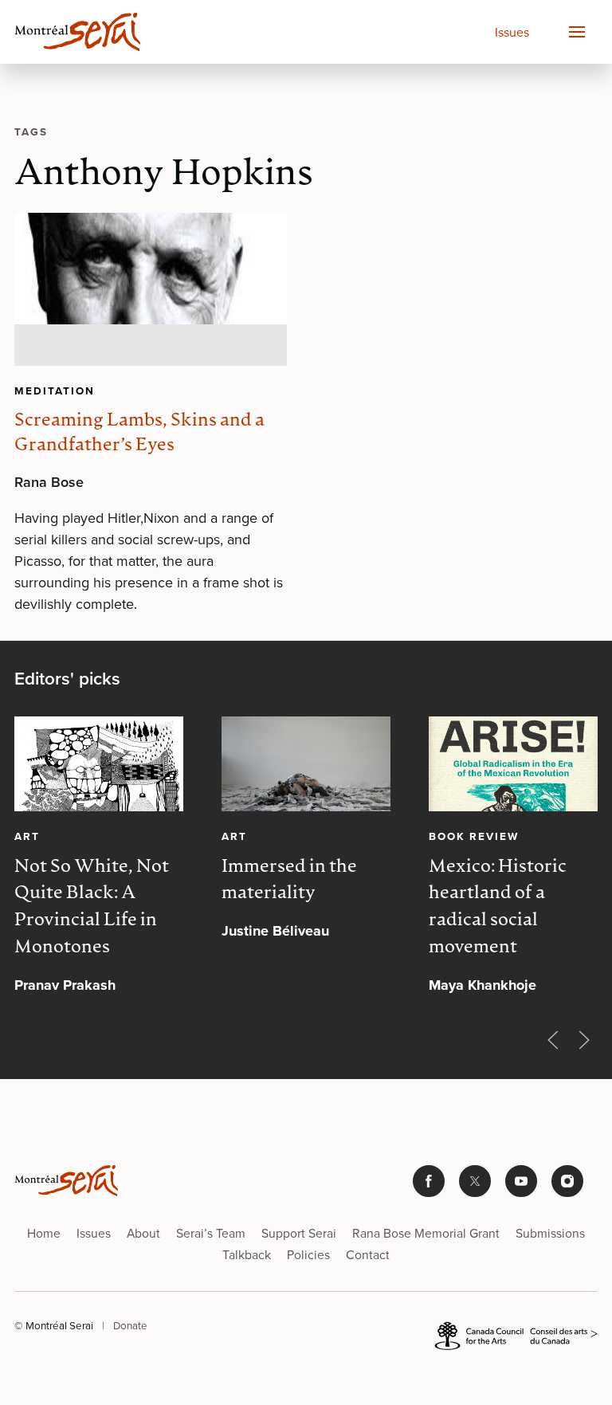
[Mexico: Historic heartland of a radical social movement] (513, 763)
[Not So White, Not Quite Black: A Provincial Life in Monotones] (98, 763)
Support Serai (298, 1233)
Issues (512, 32)
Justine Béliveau (275, 930)
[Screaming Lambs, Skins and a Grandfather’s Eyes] (150, 289)
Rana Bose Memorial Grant (426, 1233)
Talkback (246, 1255)
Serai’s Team (210, 1233)
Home (44, 1233)
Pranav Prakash (65, 985)
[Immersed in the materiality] (306, 763)
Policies (308, 1255)
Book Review (474, 836)
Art (27, 836)
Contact (368, 1255)
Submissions (550, 1233)
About (143, 1233)
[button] (576, 32)
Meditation (54, 390)
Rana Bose (49, 482)
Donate (130, 1325)
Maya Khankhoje (482, 985)
